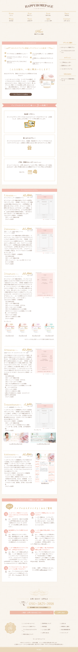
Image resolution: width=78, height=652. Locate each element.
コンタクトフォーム (66, 69)
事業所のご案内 (65, 626)
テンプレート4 (49, 335)
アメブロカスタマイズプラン (68, 51)
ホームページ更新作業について (68, 79)
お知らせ (63, 623)
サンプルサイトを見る (21, 94)
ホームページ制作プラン (68, 47)
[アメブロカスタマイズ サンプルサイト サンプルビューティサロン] (47, 80)
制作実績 (44, 626)
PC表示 (39, 649)
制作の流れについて (28, 634)
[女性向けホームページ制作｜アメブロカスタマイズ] (39, 6)
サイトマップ (64, 632)
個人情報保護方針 (65, 629)
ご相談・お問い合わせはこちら (31, 612)
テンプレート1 (10, 335)
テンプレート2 (23, 335)
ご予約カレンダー (66, 62)
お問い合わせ (43, 570)
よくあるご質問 (46, 629)
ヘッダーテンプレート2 (43, 444)
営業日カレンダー (66, 65)
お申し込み (61, 612)
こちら (19, 575)
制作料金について (46, 623)
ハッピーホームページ (28, 623)
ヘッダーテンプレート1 (15, 444)
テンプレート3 (36, 335)
